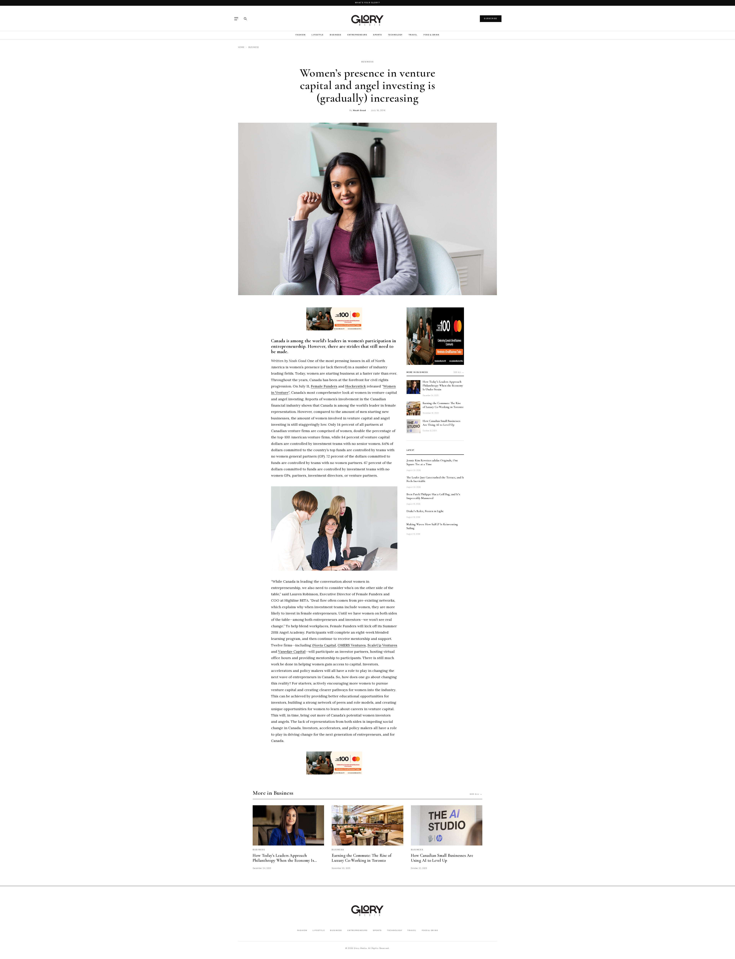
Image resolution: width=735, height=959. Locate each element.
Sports (377, 34)
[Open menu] (236, 18)
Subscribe (490, 18)
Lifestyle (318, 34)
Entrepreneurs (357, 34)
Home (241, 47)
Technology (395, 34)
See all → (459, 372)
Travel (413, 34)
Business (335, 34)
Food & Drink (431, 34)
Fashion (300, 34)
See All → (476, 794)
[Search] (245, 18)
